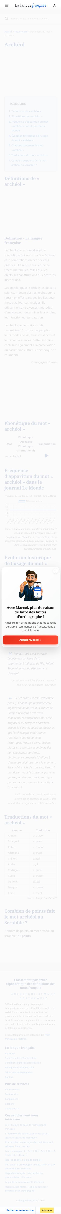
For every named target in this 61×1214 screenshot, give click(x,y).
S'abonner (47, 1210)
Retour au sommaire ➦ (20, 1210)
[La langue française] (30, 7)
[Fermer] (55, 570)
